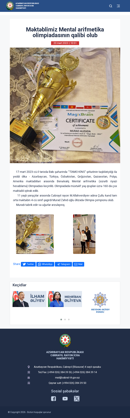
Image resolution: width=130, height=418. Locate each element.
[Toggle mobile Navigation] (118, 6)
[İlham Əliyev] (29, 299)
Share (16, 264)
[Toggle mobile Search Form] (110, 5)
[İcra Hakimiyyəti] (10, 5)
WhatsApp (47, 264)
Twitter (30, 264)
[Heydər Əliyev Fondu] (100, 302)
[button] (61, 319)
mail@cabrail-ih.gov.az (67, 377)
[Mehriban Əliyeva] (65, 299)
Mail (80, 264)
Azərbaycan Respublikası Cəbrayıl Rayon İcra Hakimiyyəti (27, 6)
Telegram (65, 264)
